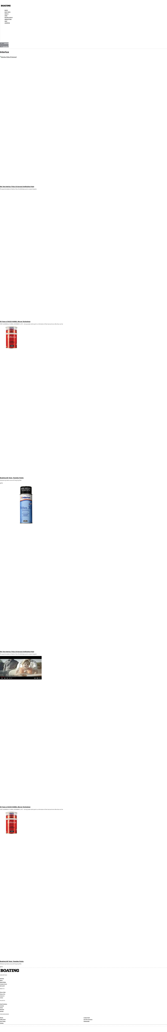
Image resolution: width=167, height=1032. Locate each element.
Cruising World (87, 1017)
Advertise (7, 23)
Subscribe (2, 978)
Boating (1, 1017)
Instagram (2, 1009)
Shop (6, 21)
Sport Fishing (2, 1021)
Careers (1, 997)
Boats (6, 10)
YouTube (1, 1011)
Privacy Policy (3, 992)
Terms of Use (2, 994)
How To (6, 13)
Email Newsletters (3, 1004)
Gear (6, 15)
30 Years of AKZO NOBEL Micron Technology (15, 321)
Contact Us (2, 995)
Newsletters (8, 19)
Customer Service (3, 984)
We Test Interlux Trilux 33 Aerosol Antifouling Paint (17, 186)
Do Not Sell (2, 985)
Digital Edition (3, 982)
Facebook (2, 1005)
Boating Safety (9, 17)
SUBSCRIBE (6, 43)
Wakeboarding (86, 1021)
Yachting (1, 1023)
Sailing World (2, 1019)
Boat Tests (7, 12)
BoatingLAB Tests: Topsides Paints (12, 478)
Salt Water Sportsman (88, 1019)
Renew (1, 980)
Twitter (1, 1007)
